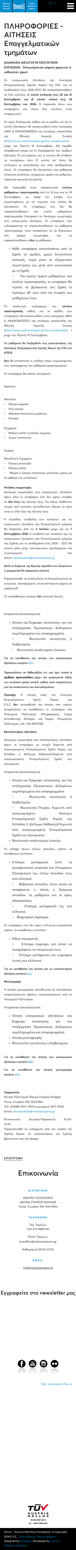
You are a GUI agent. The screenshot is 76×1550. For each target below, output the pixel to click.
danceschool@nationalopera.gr (34, 558)
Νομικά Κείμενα (46, 1536)
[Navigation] (70, 4)
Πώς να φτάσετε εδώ (55, 1384)
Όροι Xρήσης (27, 1536)
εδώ (30, 663)
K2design (25, 1541)
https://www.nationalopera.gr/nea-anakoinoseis (36, 141)
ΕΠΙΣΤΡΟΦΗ (13, 1158)
